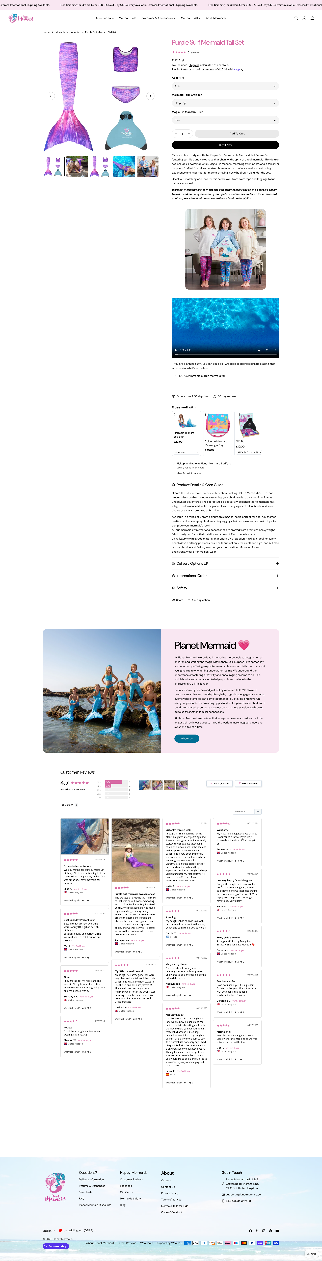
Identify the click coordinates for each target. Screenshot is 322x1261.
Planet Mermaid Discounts (95, 1205)
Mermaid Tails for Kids (174, 1206)
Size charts (85, 1192)
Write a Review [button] (250, 783)
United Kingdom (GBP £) (78, 1230)
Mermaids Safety (130, 1198)
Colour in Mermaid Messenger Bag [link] (216, 443)
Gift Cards (126, 1192)
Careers (166, 1180)
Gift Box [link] (241, 441)
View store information (189, 473)
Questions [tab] (67, 804)
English (47, 1230)
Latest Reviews (127, 1243)
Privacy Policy (169, 1193)
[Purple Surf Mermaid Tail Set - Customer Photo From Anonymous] (169, 785)
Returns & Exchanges (92, 1186)
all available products (67, 32)
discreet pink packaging (254, 364)
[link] (186, 421)
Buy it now (225, 145)
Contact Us (168, 1187)
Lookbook (126, 1186)
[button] (84, 900)
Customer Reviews (131, 1179)
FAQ (81, 1198)
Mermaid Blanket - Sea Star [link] (185, 434)
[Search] (296, 18)
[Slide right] (150, 96)
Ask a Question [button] (221, 783)
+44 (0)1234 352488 (238, 1201)
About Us (187, 738)
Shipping (194, 65)
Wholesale (146, 1243)
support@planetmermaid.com (244, 1194)
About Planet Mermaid (100, 1243)
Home (46, 32)
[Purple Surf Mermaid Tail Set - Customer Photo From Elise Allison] (145, 785)
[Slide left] (51, 96)
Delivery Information (91, 1179)
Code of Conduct (171, 1212)
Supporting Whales (168, 1243)
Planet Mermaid (62, 1239)
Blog (122, 1205)
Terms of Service (171, 1199)
